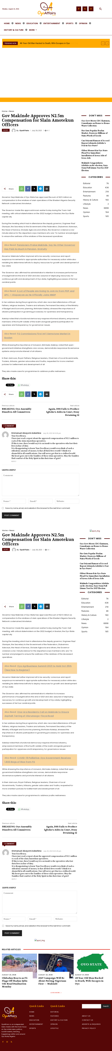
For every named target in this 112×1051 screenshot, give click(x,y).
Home (4, 111)
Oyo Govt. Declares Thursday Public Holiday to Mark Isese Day (47, 43)
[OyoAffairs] (14, 131)
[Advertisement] (56, 77)
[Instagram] (91, 8)
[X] (34, 188)
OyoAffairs (24, 130)
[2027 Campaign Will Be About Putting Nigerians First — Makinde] (55, 966)
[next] (107, 43)
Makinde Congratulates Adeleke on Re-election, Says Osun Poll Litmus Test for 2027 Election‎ (94, 167)
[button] (100, 9)
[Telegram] (40, 188)
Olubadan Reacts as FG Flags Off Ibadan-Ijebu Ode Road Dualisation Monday (14, 982)
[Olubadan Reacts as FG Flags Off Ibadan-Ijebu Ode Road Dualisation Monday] (19, 966)
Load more (55, 992)
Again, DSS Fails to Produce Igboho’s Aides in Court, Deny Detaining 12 (62, 411)
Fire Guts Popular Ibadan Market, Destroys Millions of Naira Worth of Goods (94, 133)
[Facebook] (78, 8)
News (11, 111)
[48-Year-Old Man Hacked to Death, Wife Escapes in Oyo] (92, 966)
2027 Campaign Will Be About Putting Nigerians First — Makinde (52, 981)
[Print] (46, 188)
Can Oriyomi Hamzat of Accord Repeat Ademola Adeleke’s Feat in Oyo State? (95, 143)
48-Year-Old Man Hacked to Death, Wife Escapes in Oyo (89, 981)
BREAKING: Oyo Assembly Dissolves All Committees (16, 410)
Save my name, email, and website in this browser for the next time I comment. (37, 508)
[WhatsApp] (21, 188)
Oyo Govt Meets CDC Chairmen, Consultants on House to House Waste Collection (95, 123)
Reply (13, 461)
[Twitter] (84, 8)
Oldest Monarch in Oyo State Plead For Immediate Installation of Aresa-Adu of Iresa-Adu (94, 154)
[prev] (103, 43)
